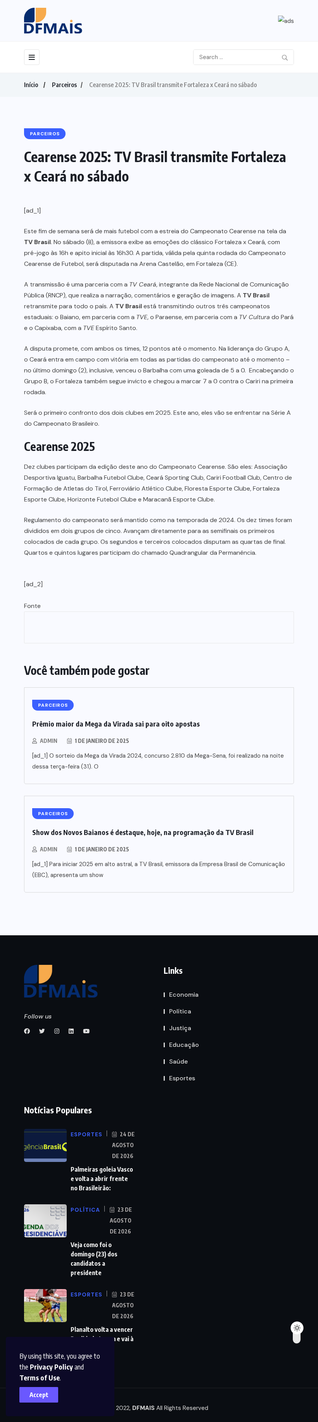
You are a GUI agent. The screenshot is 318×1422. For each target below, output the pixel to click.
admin (48, 740)
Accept (38, 1395)
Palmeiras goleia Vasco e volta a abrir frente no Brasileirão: (102, 1178)
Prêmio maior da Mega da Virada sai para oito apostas (116, 723)
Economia (184, 995)
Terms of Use (39, 1377)
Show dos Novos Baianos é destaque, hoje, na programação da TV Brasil (143, 832)
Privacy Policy (51, 1366)
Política (180, 1011)
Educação (184, 1045)
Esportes (182, 1078)
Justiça (180, 1028)
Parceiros (64, 85)
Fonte (32, 606)
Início (31, 85)
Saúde (178, 1061)
